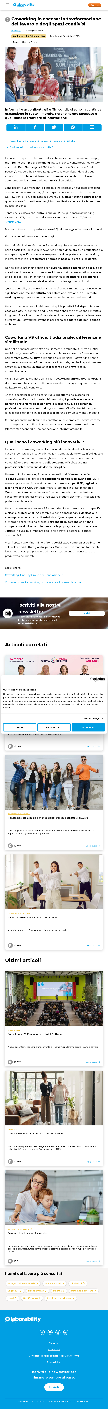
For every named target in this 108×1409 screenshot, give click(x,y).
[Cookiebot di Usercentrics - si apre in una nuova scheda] (92, 680)
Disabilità (13, 1129)
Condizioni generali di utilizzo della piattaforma (54, 1355)
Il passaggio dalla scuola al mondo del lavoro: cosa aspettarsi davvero (48, 818)
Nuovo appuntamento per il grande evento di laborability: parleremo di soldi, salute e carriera (53, 1047)
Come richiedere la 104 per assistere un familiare (35, 1133)
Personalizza (52, 727)
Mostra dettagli (91, 718)
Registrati (95, 5)
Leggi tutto (91, 746)
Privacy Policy (66, 1401)
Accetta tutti (88, 727)
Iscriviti (87, 613)
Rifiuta (20, 727)
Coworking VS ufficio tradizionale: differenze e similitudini (42, 141)
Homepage (16, 30)
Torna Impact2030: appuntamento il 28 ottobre (35, 1034)
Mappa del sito (54, 1362)
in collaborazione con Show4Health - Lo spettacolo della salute (38, 930)
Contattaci (54, 1349)
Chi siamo (54, 1343)
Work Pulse (14, 1030)
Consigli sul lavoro (34, 30)
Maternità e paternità (20, 1229)
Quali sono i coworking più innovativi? (31, 147)
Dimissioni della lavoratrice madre (27, 1233)
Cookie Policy (83, 1401)
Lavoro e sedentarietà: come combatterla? (32, 917)
